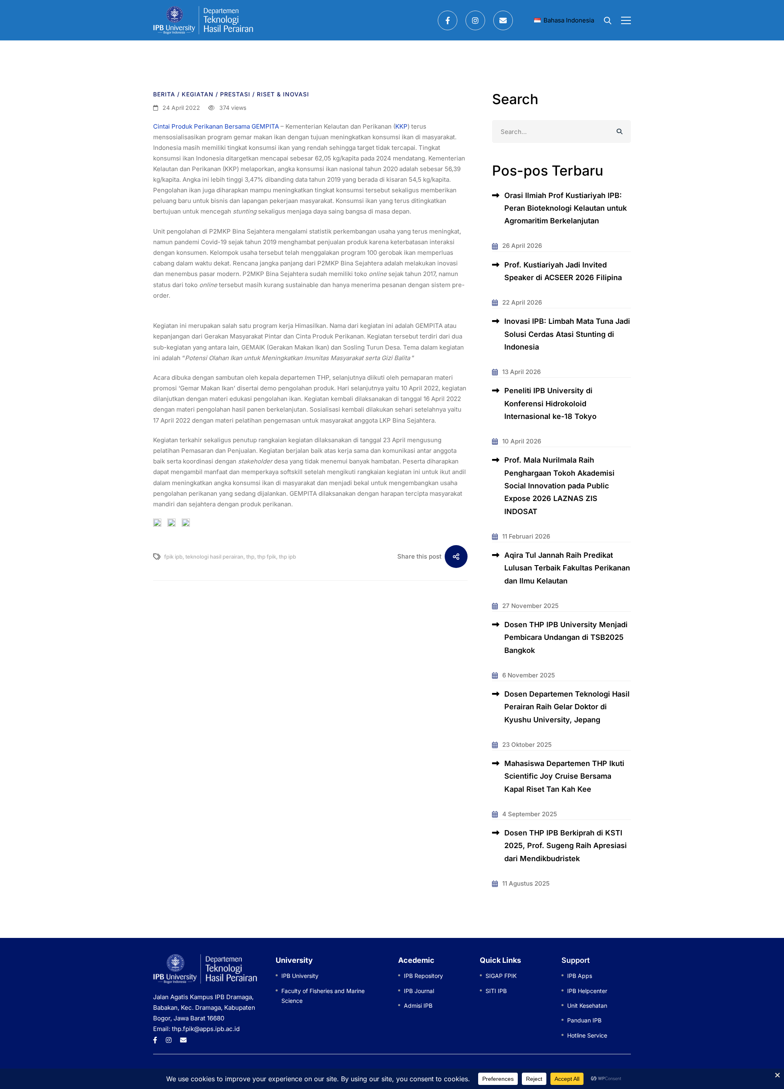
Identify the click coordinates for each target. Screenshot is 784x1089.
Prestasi (235, 94)
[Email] (503, 20)
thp (250, 556)
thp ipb (287, 556)
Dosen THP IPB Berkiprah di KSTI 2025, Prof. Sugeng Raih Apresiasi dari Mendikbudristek (565, 845)
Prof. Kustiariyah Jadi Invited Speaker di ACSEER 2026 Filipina (563, 271)
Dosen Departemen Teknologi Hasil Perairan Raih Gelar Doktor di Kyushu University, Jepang (567, 707)
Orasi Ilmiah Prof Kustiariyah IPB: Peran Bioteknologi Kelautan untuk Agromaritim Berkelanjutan (565, 208)
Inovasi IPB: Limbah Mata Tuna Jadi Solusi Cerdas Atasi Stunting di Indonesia (567, 334)
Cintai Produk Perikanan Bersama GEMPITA (216, 126)
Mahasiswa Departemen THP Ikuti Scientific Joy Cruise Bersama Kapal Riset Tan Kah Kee (564, 776)
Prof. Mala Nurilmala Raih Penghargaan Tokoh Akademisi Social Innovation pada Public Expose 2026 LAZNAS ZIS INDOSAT (559, 485)
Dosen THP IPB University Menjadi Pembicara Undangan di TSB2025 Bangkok (566, 637)
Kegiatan (198, 94)
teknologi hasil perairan (214, 556)
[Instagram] (475, 20)
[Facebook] (447, 20)
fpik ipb (173, 556)
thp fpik (266, 556)
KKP (401, 126)
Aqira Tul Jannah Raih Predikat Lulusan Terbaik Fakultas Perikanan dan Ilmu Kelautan (567, 568)
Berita (164, 94)
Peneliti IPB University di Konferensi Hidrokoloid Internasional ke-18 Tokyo (550, 403)
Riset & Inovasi (283, 94)
